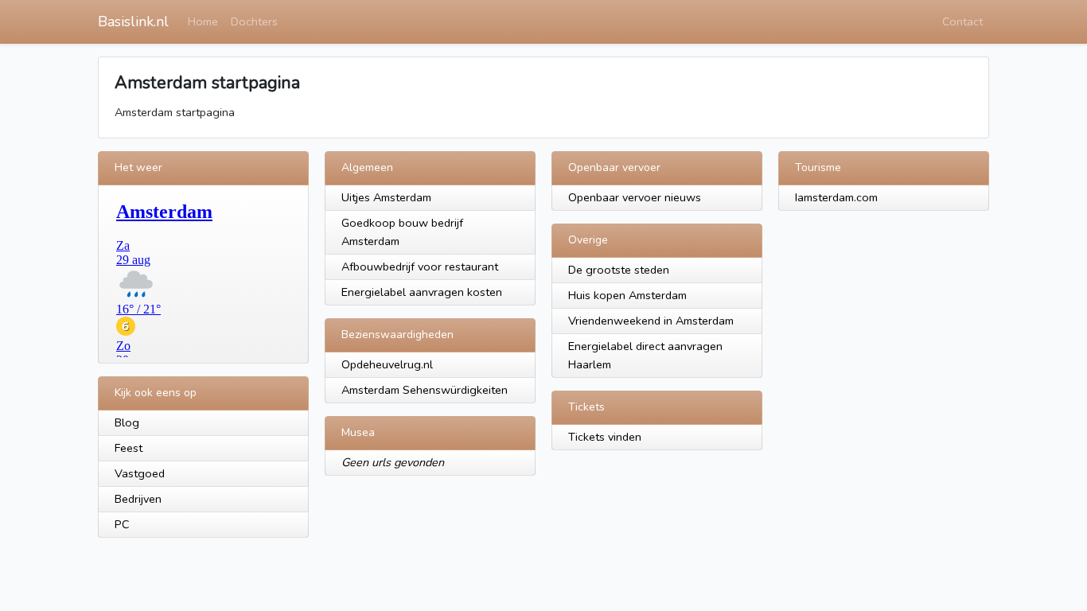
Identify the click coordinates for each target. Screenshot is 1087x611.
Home (203, 21)
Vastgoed (140, 473)
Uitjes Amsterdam (386, 197)
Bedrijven (138, 499)
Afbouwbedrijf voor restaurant (419, 266)
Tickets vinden (604, 437)
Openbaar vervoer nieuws (634, 197)
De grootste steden (618, 270)
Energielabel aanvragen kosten (421, 292)
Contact (962, 21)
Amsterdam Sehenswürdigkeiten (424, 390)
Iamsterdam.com (836, 197)
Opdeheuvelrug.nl (387, 364)
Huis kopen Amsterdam (627, 295)
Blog (127, 422)
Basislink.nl (133, 21)
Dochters (254, 21)
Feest (128, 448)
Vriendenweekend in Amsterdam (651, 321)
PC (122, 524)
